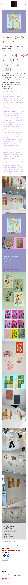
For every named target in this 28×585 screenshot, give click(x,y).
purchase (5, 548)
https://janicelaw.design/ (11, 550)
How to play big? (7, 574)
